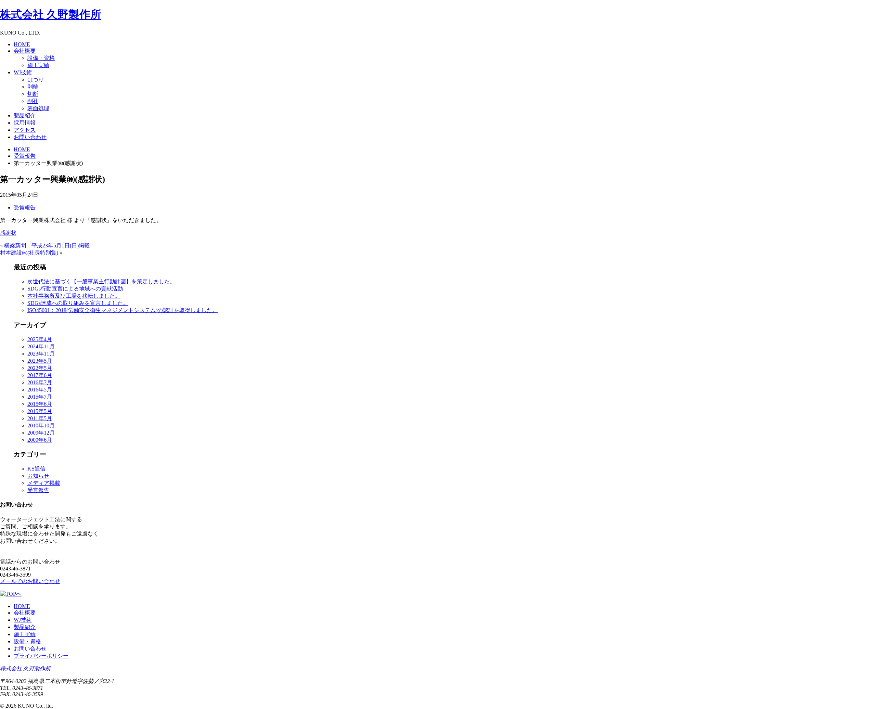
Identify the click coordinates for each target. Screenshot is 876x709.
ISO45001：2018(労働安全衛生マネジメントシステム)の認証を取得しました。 (122, 310)
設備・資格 (41, 58)
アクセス (25, 130)
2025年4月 (39, 339)
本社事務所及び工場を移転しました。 (73, 296)
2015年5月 (39, 411)
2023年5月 (39, 361)
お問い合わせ (30, 137)
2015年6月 (39, 404)
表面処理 (38, 108)
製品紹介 (25, 115)
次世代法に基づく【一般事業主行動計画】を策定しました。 (101, 281)
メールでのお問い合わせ (30, 581)
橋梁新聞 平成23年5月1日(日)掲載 (47, 245)
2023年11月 (41, 354)
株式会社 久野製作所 (25, 668)
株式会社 (50, 14)
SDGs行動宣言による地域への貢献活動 (75, 289)
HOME (22, 44)
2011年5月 (39, 418)
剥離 (32, 87)
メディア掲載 (43, 483)
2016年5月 (39, 389)
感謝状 (8, 233)
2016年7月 (39, 382)
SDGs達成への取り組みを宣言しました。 (77, 303)
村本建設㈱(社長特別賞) (29, 253)
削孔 (32, 101)
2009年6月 (39, 440)
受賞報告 (25, 207)
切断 (32, 94)
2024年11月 (41, 346)
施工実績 (38, 65)
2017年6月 (39, 375)
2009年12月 (41, 433)
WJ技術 (23, 72)
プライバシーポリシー (41, 656)
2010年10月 (41, 425)
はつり (35, 79)
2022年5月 (39, 368)
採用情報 (25, 123)
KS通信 (36, 469)
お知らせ (38, 476)
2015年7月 (39, 397)
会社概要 (25, 51)
